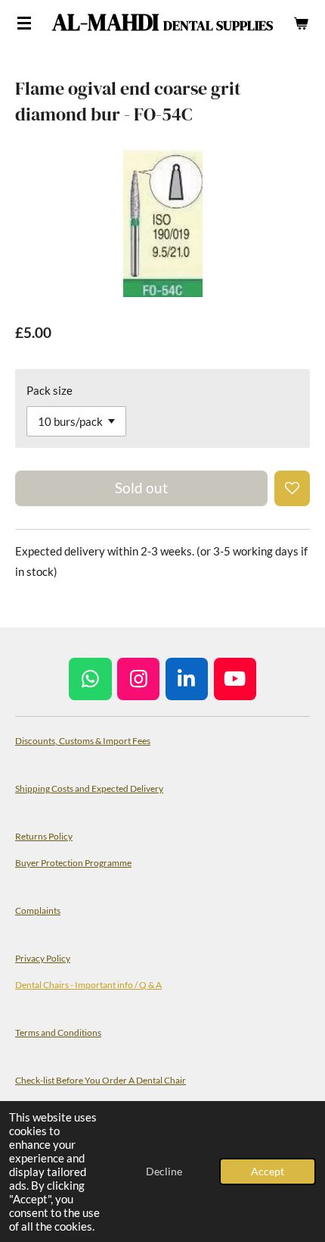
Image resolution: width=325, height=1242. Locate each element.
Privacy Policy (42, 958)
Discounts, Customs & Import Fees (82, 740)
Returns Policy (44, 836)
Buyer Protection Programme (73, 862)
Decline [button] (164, 1171)
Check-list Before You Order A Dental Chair (100, 1080)
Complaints (37, 910)
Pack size (49, 390)
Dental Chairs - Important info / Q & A (88, 984)
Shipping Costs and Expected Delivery (89, 788)
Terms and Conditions (58, 1032)
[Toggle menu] (24, 23)
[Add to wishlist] (292, 488)
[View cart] (300, 23)
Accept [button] (267, 1171)
